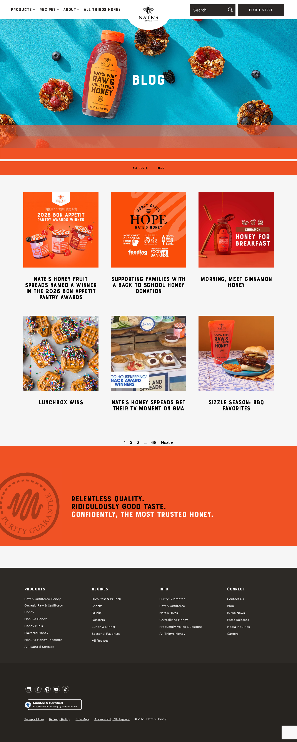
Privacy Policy (59, 719)
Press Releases (238, 619)
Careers (233, 633)
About (69, 10)
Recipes (47, 10)
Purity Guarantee (172, 599)
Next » (167, 442)
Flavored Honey (36, 633)
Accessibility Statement (112, 719)
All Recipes (100, 640)
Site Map (82, 719)
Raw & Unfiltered (172, 606)
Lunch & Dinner (103, 626)
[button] (34, 10)
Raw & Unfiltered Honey (42, 599)
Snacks (97, 606)
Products (21, 10)
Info (163, 589)
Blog (161, 168)
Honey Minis (33, 626)
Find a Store (261, 10)
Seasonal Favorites (106, 633)
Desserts (98, 619)
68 (153, 442)
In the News (236, 613)
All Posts (140, 168)
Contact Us (235, 599)
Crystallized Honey (173, 619)
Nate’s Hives (168, 613)
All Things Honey (102, 10)
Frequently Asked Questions (180, 626)
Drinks (97, 613)
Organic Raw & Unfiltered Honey (43, 609)
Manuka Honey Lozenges (43, 639)
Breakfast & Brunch (106, 599)
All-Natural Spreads (39, 646)
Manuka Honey (35, 619)
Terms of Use (34, 719)
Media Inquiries (238, 626)
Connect (236, 589)
